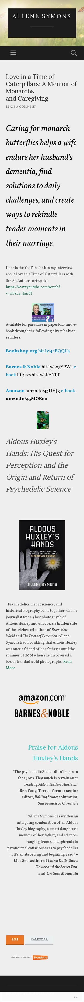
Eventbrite (40, 957)
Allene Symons (42, 16)
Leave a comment (21, 107)
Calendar (39, 940)
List (15, 940)
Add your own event (19, 956)
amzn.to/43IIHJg (43, 391)
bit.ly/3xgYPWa (57, 367)
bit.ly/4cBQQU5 (54, 351)
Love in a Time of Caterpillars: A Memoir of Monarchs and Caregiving (41, 87)
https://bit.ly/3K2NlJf (38, 375)
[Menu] (13, 53)
